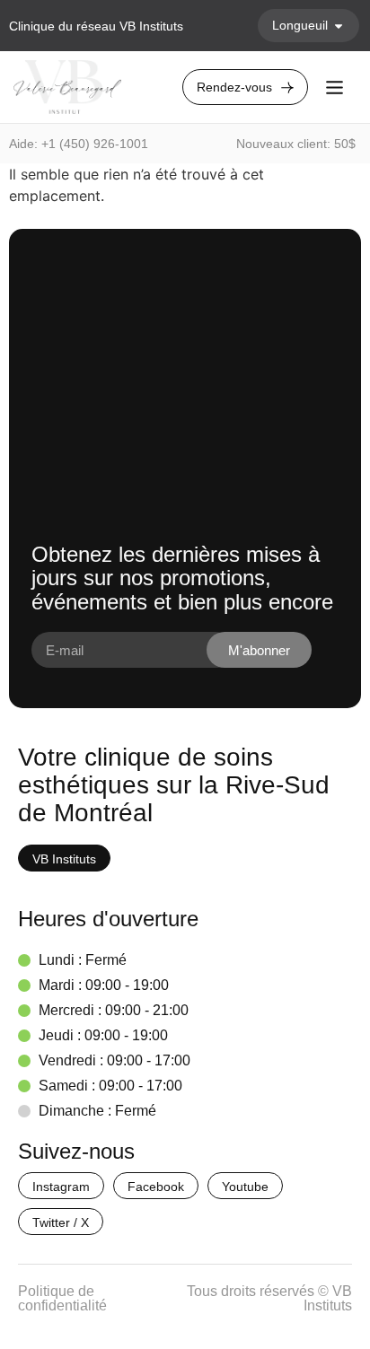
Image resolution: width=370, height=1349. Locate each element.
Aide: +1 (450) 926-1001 (78, 143)
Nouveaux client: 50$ (296, 143)
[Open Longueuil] (338, 25)
